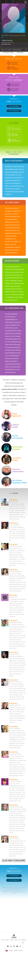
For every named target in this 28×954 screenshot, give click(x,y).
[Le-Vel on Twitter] (11, 946)
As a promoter (14, 110)
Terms (2, 940)
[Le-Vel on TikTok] (20, 946)
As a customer (13, 106)
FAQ (19, 940)
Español (16, 950)
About (16, 940)
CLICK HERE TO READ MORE (13, 860)
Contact (11, 940)
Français (21, 950)
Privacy (7, 940)
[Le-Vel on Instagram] (14, 946)
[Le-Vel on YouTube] (17, 946)
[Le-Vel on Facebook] (8, 946)
